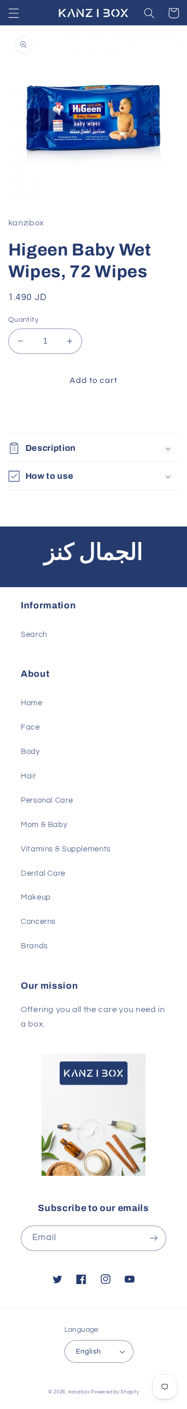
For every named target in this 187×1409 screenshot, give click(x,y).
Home (32, 703)
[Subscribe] (154, 1238)
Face (30, 727)
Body (30, 752)
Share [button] (32, 413)
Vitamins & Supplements (66, 849)
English (88, 1351)
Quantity (23, 319)
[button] (13, 13)
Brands (34, 946)
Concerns (38, 922)
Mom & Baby (44, 825)
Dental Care (43, 873)
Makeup (36, 897)
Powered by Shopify (115, 1392)
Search (34, 634)
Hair (28, 776)
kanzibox (79, 1392)
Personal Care (47, 800)
